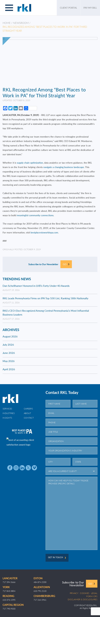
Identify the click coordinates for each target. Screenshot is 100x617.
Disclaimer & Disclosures (82, 599)
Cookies (84, 593)
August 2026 (10, 336)
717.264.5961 (40, 599)
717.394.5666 (9, 582)
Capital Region (13, 605)
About (27, 413)
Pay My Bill (90, 7)
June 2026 (9, 353)
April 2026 (9, 369)
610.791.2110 (40, 590)
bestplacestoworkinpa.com (44, 232)
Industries (9, 413)
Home (7, 23)
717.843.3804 (9, 590)
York (6, 587)
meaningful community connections (35, 215)
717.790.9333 (9, 608)
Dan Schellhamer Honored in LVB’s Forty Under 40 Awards (36, 286)
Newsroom (21, 23)
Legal (94, 593)
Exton (38, 578)
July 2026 (8, 344)
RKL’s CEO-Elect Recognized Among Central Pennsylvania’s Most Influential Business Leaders (46, 312)
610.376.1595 (9, 599)
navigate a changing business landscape (63, 167)
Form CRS (91, 596)
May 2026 (9, 361)
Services (7, 408)
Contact (29, 417)
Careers (28, 408)
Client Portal (68, 7)
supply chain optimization (30, 162)
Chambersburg (44, 596)
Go (64, 264)
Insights (7, 417)
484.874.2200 (40, 582)
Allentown (42, 587)
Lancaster (10, 578)
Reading (8, 596)
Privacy (74, 593)
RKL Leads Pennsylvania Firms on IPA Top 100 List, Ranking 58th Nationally (45, 298)
